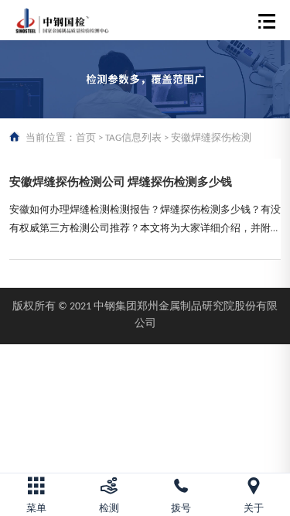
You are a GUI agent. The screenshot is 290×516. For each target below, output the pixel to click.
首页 (86, 138)
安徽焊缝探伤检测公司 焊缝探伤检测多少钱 (120, 183)
